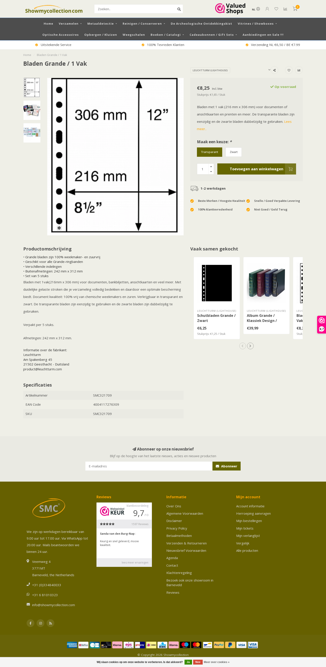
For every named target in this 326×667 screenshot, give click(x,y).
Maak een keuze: (214, 141)
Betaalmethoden (179, 535)
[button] (242, 346)
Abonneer (228, 466)
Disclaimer (174, 520)
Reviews (172, 592)
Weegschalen (134, 35)
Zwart (234, 152)
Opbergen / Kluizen (100, 35)
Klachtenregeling (179, 572)
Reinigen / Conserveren (142, 24)
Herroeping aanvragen (253, 513)
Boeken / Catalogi (166, 35)
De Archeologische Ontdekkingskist (201, 24)
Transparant (209, 152)
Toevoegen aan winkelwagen (256, 168)
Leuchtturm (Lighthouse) (210, 70)
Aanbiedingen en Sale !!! (263, 35)
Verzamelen (69, 24)
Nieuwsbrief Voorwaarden (186, 550)
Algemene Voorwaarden (184, 513)
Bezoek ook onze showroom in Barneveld (189, 582)
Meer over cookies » (217, 662)
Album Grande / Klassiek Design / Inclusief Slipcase (262, 320)
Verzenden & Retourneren (186, 543)
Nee (197, 662)
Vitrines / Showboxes (256, 24)
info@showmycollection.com (53, 605)
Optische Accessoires (60, 35)
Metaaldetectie (100, 24)
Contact (172, 565)
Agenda (172, 558)
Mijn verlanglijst (248, 535)
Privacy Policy (176, 528)
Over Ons (173, 506)
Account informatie (250, 506)
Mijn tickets (244, 528)
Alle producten (247, 550)
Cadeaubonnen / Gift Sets (212, 35)
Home (48, 24)
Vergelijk (242, 543)
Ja (188, 662)
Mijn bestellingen (249, 520)
